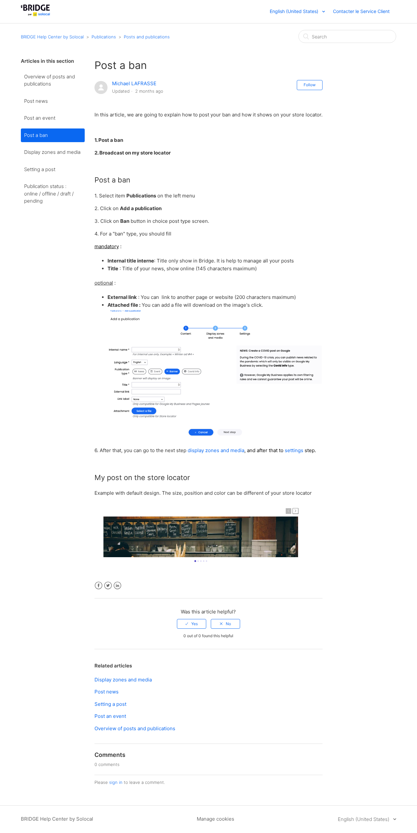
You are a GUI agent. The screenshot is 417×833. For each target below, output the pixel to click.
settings (294, 450)
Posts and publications (147, 36)
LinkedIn (117, 586)
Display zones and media (52, 152)
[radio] (191, 624)
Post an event (39, 118)
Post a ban (36, 135)
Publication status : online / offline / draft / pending (49, 193)
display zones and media (216, 450)
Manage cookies (215, 819)
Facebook (98, 586)
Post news (36, 101)
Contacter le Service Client (361, 11)
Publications (104, 36)
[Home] (35, 15)
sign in (115, 782)
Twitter (108, 586)
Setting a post (39, 169)
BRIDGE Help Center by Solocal (52, 36)
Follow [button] (310, 84)
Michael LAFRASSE (134, 83)
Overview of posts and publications (49, 80)
